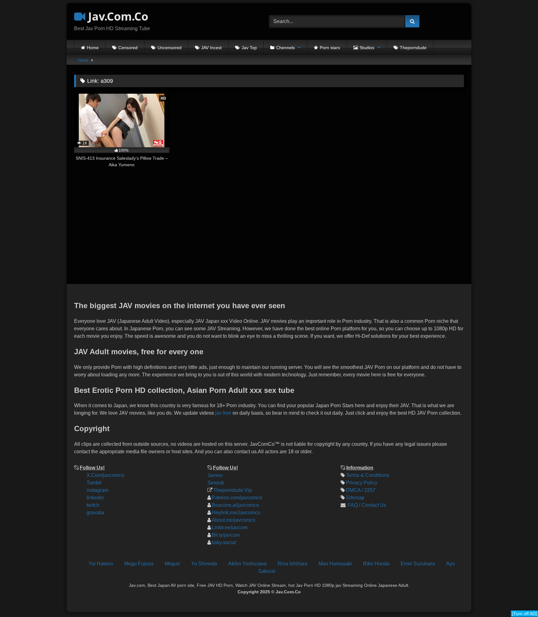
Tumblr (94, 482)
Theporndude (413, 47)
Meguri (172, 563)
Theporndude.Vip (232, 490)
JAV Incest (211, 47)
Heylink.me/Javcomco (236, 512)
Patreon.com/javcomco (237, 497)
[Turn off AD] (524, 613)
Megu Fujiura (138, 563)
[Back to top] (528, 570)
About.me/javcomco (233, 520)
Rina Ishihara (292, 563)
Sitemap (355, 497)
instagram (97, 490)
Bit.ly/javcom (226, 535)
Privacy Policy (361, 482)
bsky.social (224, 542)
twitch (93, 505)
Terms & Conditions (367, 475)
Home (93, 47)
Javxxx (215, 475)
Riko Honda (376, 563)
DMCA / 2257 (360, 490)
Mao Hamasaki (335, 563)
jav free (223, 413)
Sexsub (215, 482)
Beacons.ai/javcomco (235, 505)
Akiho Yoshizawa (247, 563)
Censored (128, 47)
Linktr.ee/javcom (230, 527)
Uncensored (170, 47)
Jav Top (249, 47)
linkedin (95, 497)
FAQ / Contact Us (366, 505)
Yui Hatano (100, 563)
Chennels (285, 47)
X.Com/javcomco (105, 475)
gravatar (96, 512)
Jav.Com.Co (116, 16)
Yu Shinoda (204, 563)
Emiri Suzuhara (418, 563)
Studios (367, 47)
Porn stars (330, 47)
